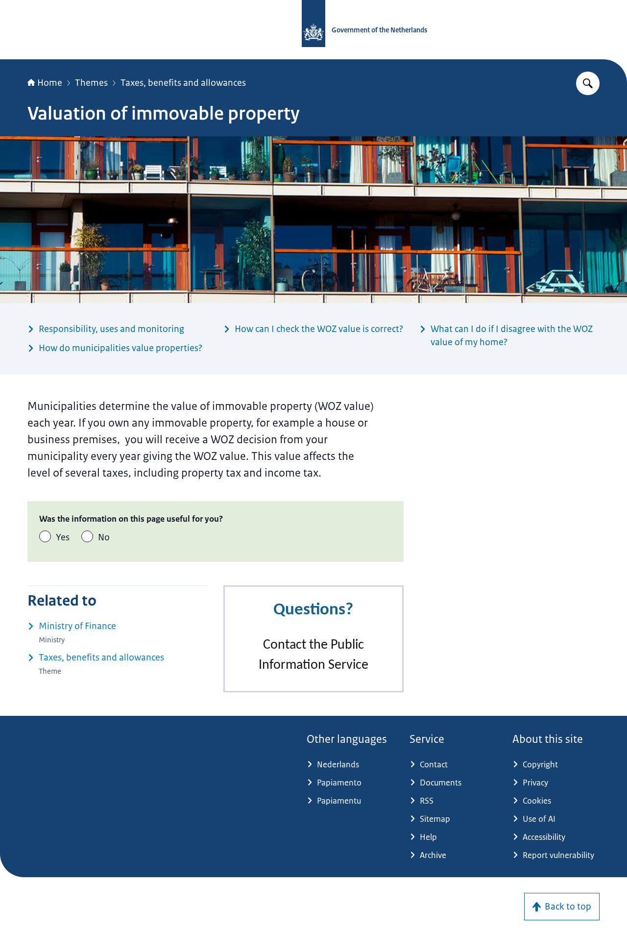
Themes (91, 83)
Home (49, 83)
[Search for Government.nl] (588, 83)
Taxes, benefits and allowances (183, 83)
